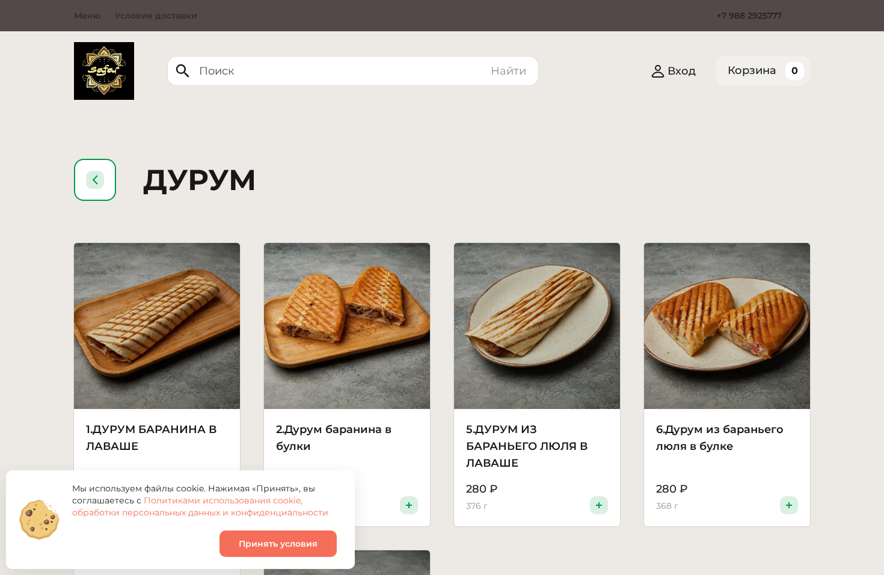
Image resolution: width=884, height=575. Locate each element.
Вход (682, 71)
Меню (87, 15)
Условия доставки (156, 15)
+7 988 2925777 (749, 15)
